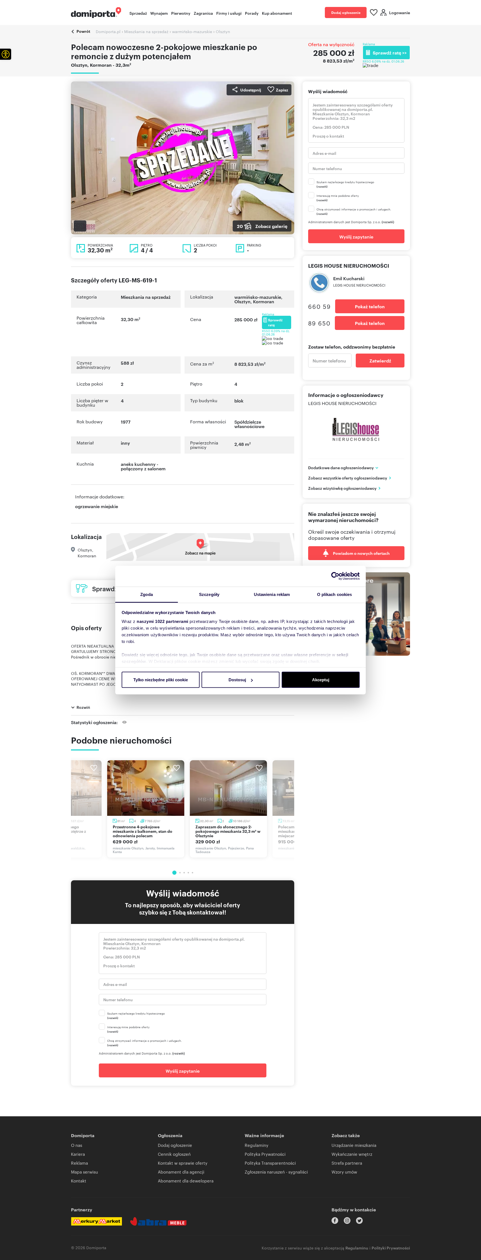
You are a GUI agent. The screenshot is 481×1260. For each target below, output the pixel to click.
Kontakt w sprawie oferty (182, 1163)
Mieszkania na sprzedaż (146, 297)
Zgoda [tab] (146, 594)
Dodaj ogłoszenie (345, 12)
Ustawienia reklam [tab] (272, 594)
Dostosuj (237, 679)
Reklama (79, 1163)
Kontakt (78, 1181)
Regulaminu (356, 1247)
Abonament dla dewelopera (185, 1181)
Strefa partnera (347, 1163)
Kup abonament (277, 13)
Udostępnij (250, 89)
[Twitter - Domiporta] (359, 1220)
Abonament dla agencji (181, 1172)
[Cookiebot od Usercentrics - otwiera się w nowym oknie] (335, 576)
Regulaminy (256, 1145)
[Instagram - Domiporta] (347, 1220)
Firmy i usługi (229, 13)
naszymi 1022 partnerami (162, 621)
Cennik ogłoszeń (174, 1154)
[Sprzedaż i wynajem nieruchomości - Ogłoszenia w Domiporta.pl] (96, 12)
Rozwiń (83, 707)
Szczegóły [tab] (209, 594)
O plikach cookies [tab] (334, 594)
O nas (76, 1145)
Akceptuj (320, 679)
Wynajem (159, 13)
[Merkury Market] (96, 1221)
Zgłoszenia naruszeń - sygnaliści (276, 1172)
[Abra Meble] (158, 1221)
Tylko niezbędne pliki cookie (160, 679)
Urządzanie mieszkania (354, 1145)
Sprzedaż (138, 13)
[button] (5, 54)
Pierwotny (180, 13)
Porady (252, 13)
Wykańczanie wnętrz (352, 1154)
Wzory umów (344, 1172)
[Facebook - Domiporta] (335, 1220)
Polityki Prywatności (391, 1247)
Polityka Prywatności (265, 1154)
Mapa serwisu (84, 1172)
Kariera (78, 1154)
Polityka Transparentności (270, 1163)
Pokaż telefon (370, 306)
